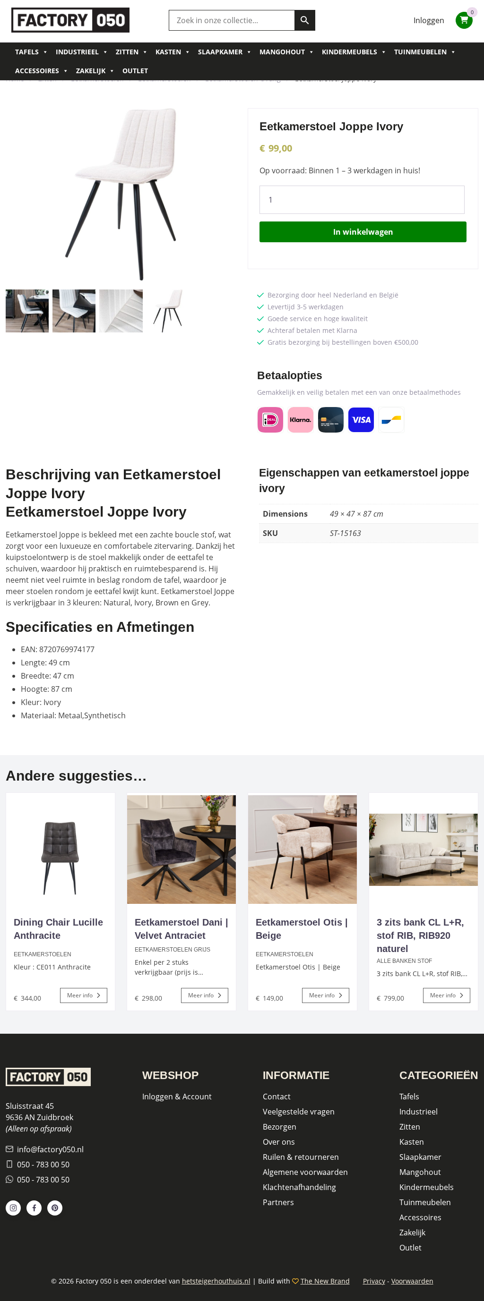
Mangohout (282, 51)
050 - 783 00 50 (43, 1164)
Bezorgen (279, 1127)
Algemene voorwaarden (305, 1172)
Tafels (27, 51)
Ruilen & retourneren (301, 1157)
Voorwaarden (412, 1280)
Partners (278, 1202)
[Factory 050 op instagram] (13, 1208)
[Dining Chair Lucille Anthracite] (60, 849)
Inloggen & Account (177, 1096)
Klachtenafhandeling (299, 1187)
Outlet (135, 70)
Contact (277, 1096)
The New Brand (325, 1280)
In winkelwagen (363, 232)
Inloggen (429, 20)
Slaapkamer (220, 51)
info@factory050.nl (50, 1149)
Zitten (127, 51)
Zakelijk (90, 70)
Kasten (168, 51)
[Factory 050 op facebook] (34, 1208)
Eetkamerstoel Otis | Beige (302, 929)
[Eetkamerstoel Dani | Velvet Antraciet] (181, 849)
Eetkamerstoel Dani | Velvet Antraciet (181, 929)
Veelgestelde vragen (299, 1111)
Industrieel (77, 51)
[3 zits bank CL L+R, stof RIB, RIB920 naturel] (423, 849)
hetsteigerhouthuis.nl (216, 1280)
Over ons (279, 1142)
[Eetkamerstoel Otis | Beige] (302, 849)
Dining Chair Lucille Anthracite (58, 929)
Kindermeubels (349, 51)
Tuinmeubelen (420, 51)
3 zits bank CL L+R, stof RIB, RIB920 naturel (420, 935)
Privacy (374, 1280)
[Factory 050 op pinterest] (54, 1208)
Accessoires (37, 70)
